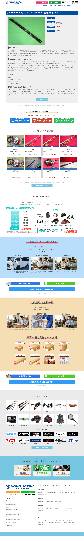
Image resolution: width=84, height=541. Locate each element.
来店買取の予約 (60, 492)
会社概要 (58, 485)
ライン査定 (60, 283)
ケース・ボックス (63, 510)
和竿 (47, 508)
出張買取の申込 (25, 283)
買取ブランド (70, 5)
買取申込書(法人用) (42, 494)
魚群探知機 (40, 510)
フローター (55, 510)
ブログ (47, 524)
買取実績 (12, 8)
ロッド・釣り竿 (41, 508)
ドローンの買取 (49, 522)
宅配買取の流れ (53, 5)
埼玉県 (8, 500)
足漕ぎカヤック (48, 510)
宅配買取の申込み (51, 492)
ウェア (70, 510)
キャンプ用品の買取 (53, 520)
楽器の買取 (61, 520)
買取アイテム (61, 5)
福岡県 (8, 512)
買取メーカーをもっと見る (42, 447)
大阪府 (8, 507)
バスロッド (51, 513)
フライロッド (58, 513)
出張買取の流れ (44, 5)
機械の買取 (71, 522)
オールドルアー (69, 508)
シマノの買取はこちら (42, 99)
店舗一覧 (67, 492)
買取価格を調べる (13, 492)
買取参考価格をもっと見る (42, 185)
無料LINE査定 (27, 492)
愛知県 (8, 517)
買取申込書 (73, 492)
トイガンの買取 (41, 522)
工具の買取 (65, 522)
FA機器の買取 (58, 522)
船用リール (57, 508)
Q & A (76, 5)
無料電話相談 (42, 289)
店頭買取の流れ (58, 501)
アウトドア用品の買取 (42, 520)
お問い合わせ (46, 485)
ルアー (63, 508)
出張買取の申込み (41, 492)
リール (51, 508)
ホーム (37, 5)
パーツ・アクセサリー (42, 513)
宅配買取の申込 (25, 376)
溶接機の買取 (41, 524)
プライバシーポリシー (67, 485)
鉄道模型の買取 (69, 520)
